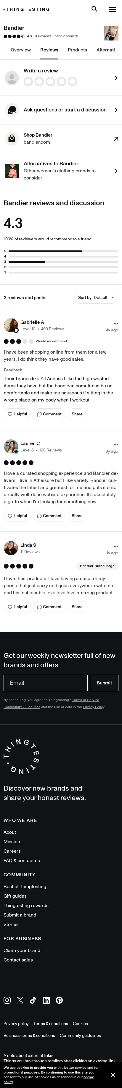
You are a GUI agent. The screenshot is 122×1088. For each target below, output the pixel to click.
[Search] (94, 9)
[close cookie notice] (113, 1075)
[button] (34, 325)
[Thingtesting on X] (20, 1001)
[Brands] (28, 9)
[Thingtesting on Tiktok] (33, 1001)
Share (77, 414)
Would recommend (51, 341)
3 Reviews (43, 36)
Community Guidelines (22, 707)
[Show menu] (112, 9)
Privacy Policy (93, 707)
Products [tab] (77, 50)
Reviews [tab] (49, 50)
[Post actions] (115, 323)
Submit (104, 683)
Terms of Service (85, 699)
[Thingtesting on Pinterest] (59, 1001)
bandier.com (64, 36)
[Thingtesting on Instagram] (7, 1001)
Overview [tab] (21, 50)
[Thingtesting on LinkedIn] (46, 1001)
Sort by (92, 297)
